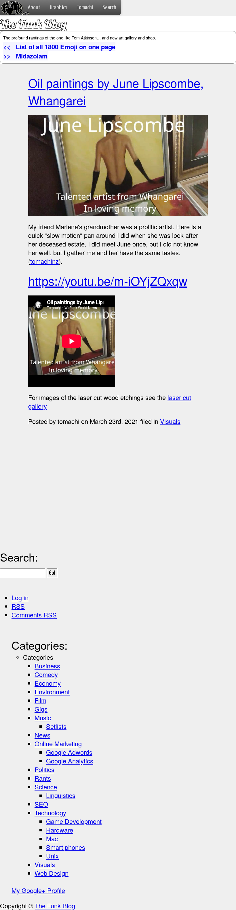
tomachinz (44, 261)
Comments (34, 614)
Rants (43, 778)
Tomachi (85, 7)
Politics (44, 769)
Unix (52, 855)
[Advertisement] (132, 502)
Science (46, 786)
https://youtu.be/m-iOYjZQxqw (107, 280)
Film (40, 700)
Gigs (41, 708)
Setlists (56, 726)
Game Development (74, 821)
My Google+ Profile (38, 890)
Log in (20, 597)
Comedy (46, 674)
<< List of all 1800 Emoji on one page (59, 46)
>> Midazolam (25, 55)
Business (47, 665)
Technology (50, 812)
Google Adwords (69, 752)
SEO (41, 803)
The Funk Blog (33, 23)
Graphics (58, 7)
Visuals (170, 421)
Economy (48, 682)
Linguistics (60, 795)
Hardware (59, 829)
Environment (52, 691)
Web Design (51, 873)
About (34, 7)
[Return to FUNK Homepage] (9, 4)
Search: (19, 557)
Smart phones (65, 847)
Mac (52, 838)
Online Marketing (58, 743)
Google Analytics (69, 760)
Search (109, 7)
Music (43, 717)
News (42, 734)
